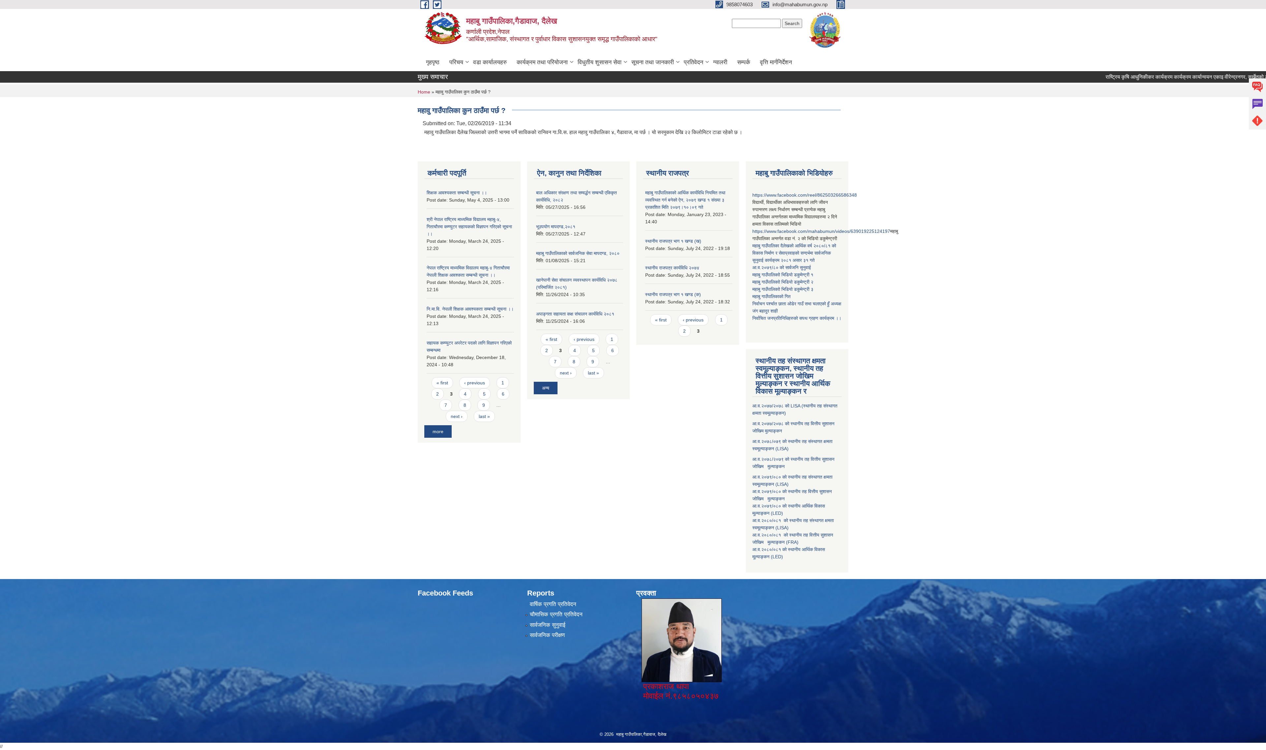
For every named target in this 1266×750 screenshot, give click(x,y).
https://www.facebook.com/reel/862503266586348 (804, 195)
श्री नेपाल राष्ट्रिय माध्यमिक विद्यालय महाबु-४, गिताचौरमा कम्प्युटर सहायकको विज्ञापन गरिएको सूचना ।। (469, 226)
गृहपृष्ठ (432, 62)
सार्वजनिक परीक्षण (547, 635)
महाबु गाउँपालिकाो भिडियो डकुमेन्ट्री (781, 274)
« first (442, 382)
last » (484, 416)
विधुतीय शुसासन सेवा (599, 62)
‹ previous (474, 382)
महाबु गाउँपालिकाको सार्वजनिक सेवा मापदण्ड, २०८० (577, 253)
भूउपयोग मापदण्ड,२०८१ (555, 226)
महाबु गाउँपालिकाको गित (772, 296)
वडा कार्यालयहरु (490, 62)
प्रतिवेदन (693, 62)
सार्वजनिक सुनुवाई (547, 625)
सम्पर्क (743, 62)
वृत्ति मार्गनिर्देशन (776, 62)
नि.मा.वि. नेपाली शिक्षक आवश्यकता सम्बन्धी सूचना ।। (470, 309)
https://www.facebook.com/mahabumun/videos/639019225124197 (821, 231)
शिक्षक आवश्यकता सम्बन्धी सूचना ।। (457, 192)
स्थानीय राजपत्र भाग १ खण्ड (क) (673, 294)
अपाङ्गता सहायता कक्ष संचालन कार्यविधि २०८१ (575, 314)
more (438, 431)
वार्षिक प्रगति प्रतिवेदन (553, 604)
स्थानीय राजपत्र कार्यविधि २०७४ (672, 267)
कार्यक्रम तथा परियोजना (542, 62)
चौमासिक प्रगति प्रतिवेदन (556, 614)
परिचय (456, 62)
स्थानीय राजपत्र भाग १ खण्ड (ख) (673, 241)
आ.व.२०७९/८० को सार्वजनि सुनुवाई (781, 267)
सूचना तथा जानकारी (652, 62)
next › (457, 416)
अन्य (545, 388)
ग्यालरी (720, 62)
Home (424, 92)
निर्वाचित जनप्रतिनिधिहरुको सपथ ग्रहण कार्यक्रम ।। (796, 318)
